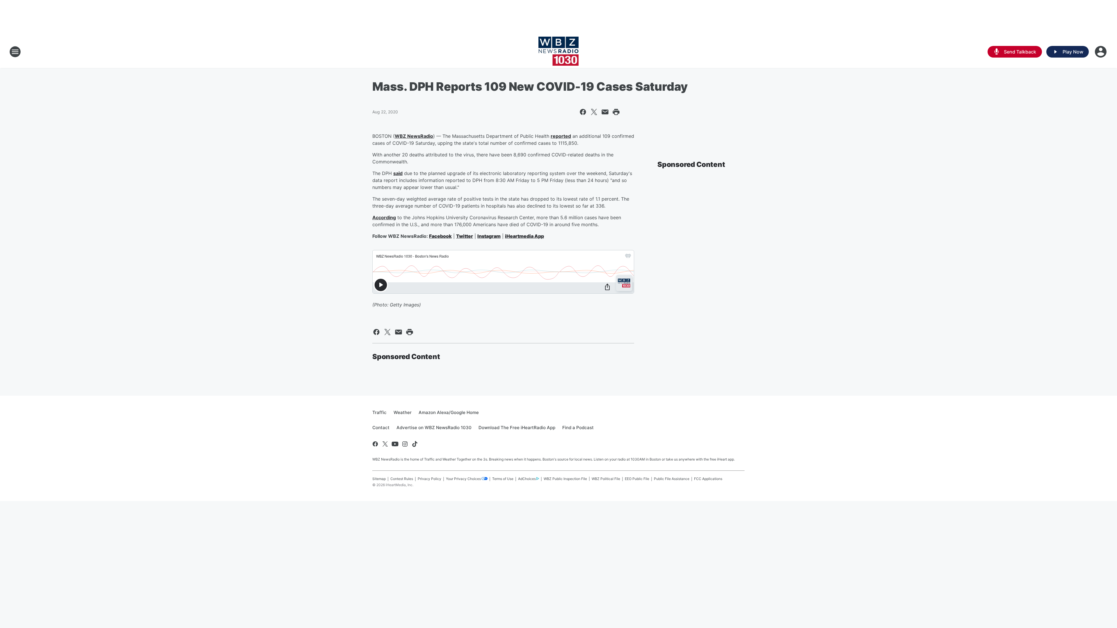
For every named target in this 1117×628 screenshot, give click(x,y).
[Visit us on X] (385, 443)
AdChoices (527, 479)
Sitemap (379, 479)
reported (561, 136)
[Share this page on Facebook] (583, 112)
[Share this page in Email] (605, 112)
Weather (403, 412)
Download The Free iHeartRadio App (517, 427)
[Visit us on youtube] (395, 443)
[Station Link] (558, 52)
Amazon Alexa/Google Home (449, 412)
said (398, 173)
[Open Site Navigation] (15, 52)
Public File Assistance (671, 479)
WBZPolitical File (606, 479)
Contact (380, 427)
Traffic (379, 412)
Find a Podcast (578, 427)
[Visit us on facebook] (375, 443)
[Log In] (1101, 52)
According (384, 217)
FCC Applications (708, 479)
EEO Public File (637, 479)
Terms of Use (502, 479)
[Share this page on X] (594, 112)
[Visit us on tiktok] (414, 443)
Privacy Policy (429, 479)
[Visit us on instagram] (404, 443)
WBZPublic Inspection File (565, 479)
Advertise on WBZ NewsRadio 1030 (434, 427)
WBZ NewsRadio (414, 136)
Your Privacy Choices (463, 479)
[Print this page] (616, 112)
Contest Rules (401, 479)
